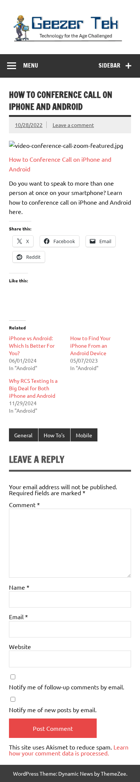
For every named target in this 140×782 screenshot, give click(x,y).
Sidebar (109, 65)
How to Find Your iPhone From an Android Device (90, 345)
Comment (24, 505)
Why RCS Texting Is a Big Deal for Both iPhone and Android (33, 388)
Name (19, 587)
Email (18, 617)
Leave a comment (73, 124)
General (23, 435)
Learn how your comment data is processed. (68, 750)
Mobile (84, 435)
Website (20, 646)
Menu (30, 65)
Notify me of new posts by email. (53, 710)
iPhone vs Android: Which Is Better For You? (32, 345)
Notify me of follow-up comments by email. (66, 687)
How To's (54, 435)
